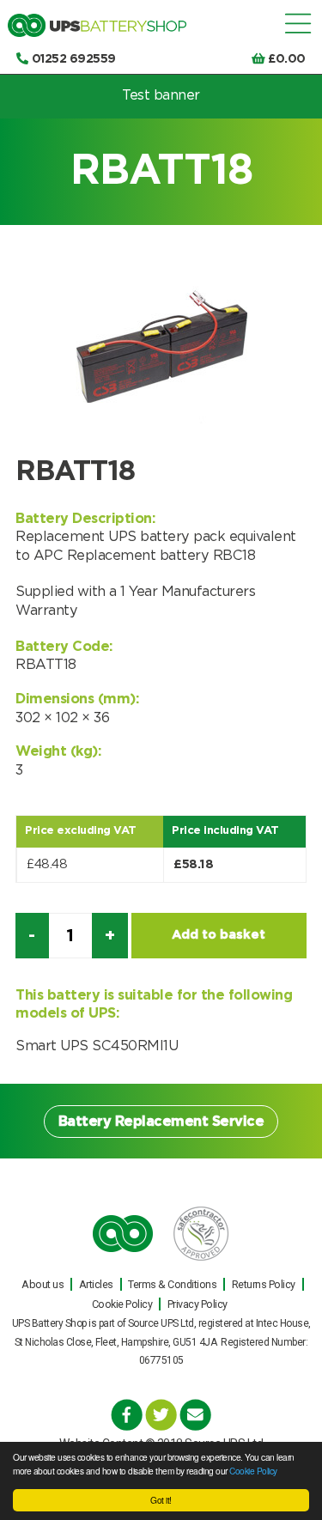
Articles (96, 1284)
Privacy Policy (197, 1304)
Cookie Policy (253, 1470)
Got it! (161, 1499)
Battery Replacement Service (161, 1121)
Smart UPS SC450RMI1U (96, 1046)
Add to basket (218, 934)
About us (42, 1284)
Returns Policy (263, 1284)
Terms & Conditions (172, 1284)
